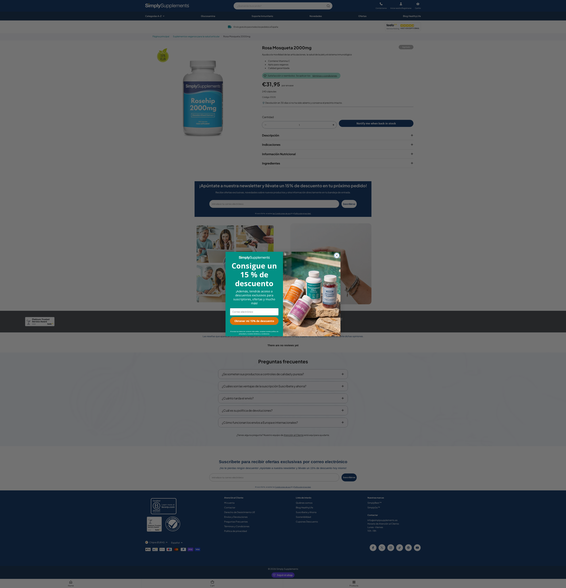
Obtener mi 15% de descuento (254, 321)
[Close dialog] (336, 255)
